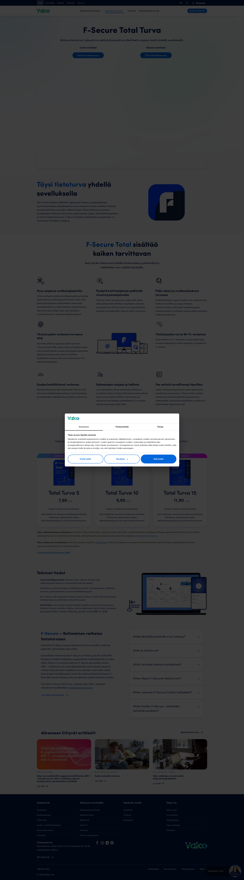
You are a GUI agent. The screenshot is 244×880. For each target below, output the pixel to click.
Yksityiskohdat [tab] (122, 427)
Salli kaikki (159, 459)
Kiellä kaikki (85, 459)
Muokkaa (120, 459)
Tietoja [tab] (160, 427)
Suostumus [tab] (84, 427)
